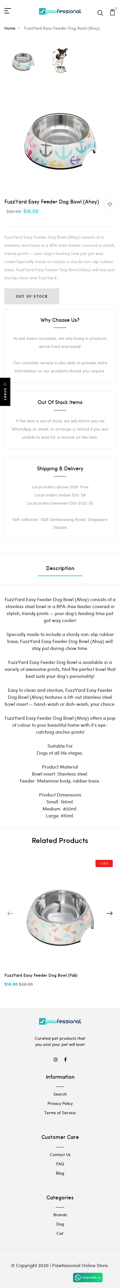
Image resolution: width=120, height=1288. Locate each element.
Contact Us (60, 1154)
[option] (23, 60)
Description (60, 568)
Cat (60, 1233)
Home (9, 28)
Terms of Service (60, 1112)
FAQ (60, 1163)
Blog (60, 1173)
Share (5, 394)
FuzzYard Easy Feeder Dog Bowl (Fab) (40, 975)
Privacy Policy (60, 1103)
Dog (60, 1224)
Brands (60, 1214)
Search (60, 1094)
